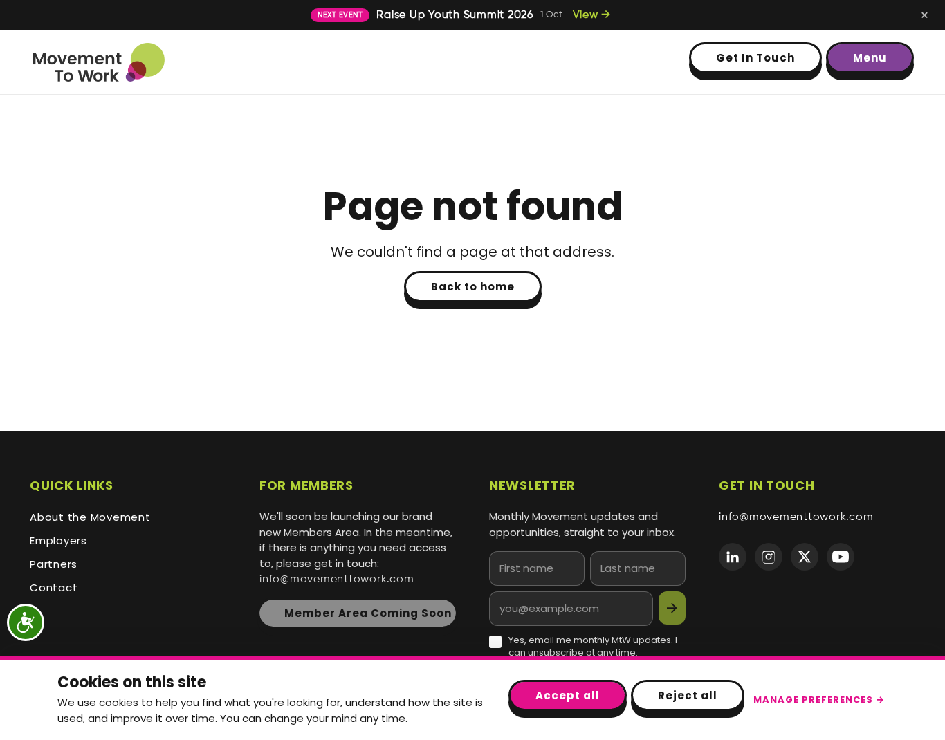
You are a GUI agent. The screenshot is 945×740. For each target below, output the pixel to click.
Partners (53, 564)
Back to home (473, 286)
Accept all (567, 695)
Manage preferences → (819, 699)
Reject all (687, 695)
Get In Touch (755, 57)
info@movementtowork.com (336, 579)
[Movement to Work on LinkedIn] (732, 557)
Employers (58, 540)
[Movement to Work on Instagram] (768, 557)
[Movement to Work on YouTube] (840, 557)
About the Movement (90, 517)
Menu (870, 57)
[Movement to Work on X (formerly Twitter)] (804, 557)
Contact (53, 587)
